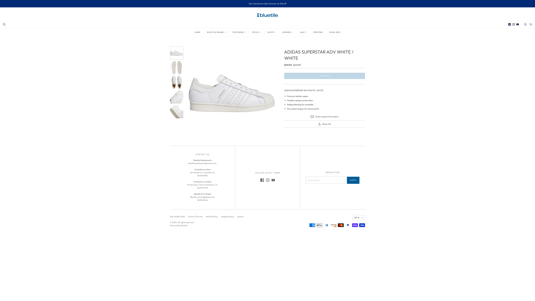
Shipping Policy (227, 216)
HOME (197, 32)
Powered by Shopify (179, 225)
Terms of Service (195, 216)
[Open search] (4, 24)
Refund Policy (212, 216)
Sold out (325, 76)
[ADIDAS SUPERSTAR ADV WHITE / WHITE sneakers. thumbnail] (176, 53)
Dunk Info (334, 32)
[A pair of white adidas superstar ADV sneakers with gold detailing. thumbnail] (176, 82)
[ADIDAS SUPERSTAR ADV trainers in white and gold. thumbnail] (176, 111)
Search (240, 216)
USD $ (356, 217)
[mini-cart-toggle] (530, 24)
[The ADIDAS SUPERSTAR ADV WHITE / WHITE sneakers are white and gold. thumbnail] (176, 97)
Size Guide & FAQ (177, 216)
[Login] (525, 24)
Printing (318, 32)
